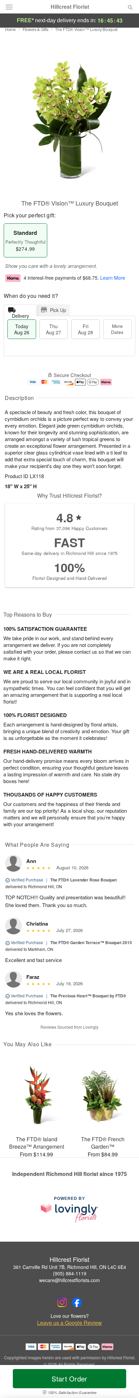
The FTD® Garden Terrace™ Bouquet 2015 (91, 942)
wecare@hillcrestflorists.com (69, 1280)
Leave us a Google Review (69, 1323)
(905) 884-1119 (69, 1273)
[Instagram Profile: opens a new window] (62, 1302)
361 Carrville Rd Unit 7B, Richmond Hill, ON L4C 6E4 (69, 1267)
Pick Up (58, 310)
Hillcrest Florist (70, 6)
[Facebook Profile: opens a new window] (77, 1302)
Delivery (20, 314)
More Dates (117, 329)
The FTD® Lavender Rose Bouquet (83, 880)
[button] (124, 1382)
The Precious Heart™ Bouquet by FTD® (88, 996)
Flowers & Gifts (36, 29)
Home (10, 29)
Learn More (112, 277)
